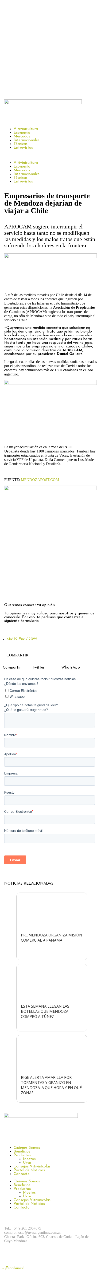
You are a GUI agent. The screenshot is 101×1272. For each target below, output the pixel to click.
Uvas (27, 1163)
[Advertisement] (50, 48)
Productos (22, 1155)
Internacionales (26, 140)
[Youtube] (62, 1257)
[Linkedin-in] (49, 592)
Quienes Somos (27, 1148)
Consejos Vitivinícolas (32, 1166)
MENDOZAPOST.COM (40, 480)
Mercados (22, 136)
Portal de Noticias (29, 1170)
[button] (50, 155)
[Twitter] (36, 592)
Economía (22, 133)
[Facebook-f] (10, 592)
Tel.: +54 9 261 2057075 (22, 1228)
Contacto (22, 1174)
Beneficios (22, 1151)
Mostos (29, 1159)
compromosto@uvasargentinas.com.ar (32, 1232)
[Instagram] (23, 592)
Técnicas (20, 144)
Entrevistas (23, 148)
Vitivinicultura (26, 129)
